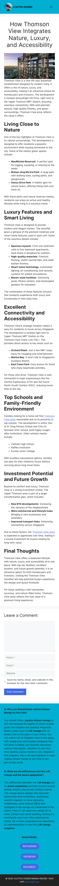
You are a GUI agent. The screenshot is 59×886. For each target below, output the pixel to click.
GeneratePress (32, 881)
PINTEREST (29, 867)
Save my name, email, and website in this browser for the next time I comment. (30, 681)
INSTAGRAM (29, 846)
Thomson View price (43, 532)
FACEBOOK (29, 856)
